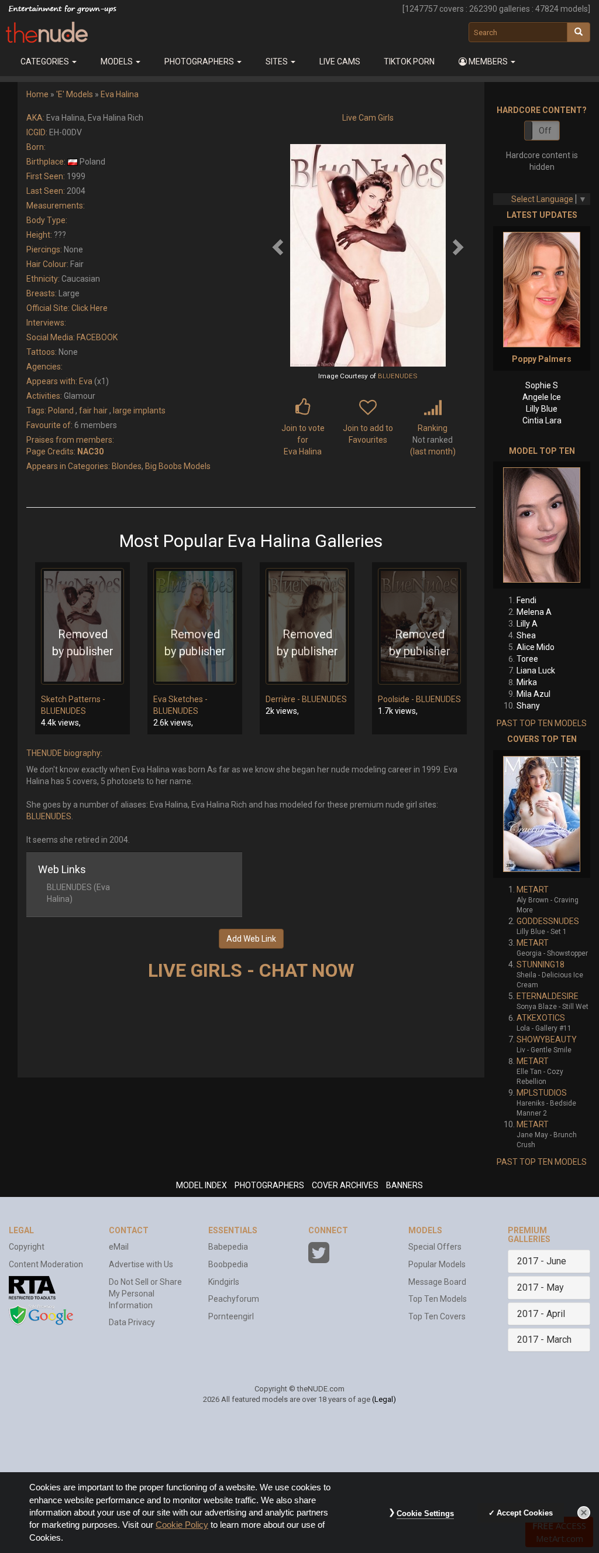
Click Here (89, 308)
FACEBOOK (97, 337)
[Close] (583, 1512)
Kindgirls (223, 1282)
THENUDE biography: (64, 753)
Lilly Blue (541, 408)
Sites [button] (278, 61)
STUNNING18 (540, 964)
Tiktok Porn (409, 61)
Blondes (127, 466)
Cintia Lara (542, 420)
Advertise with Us (141, 1264)
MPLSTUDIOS (542, 1092)
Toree (527, 658)
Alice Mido (536, 647)
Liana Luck (536, 670)
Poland (61, 410)
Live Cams (339, 61)
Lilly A (527, 623)
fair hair (93, 410)
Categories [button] (45, 61)
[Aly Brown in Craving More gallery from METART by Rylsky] (541, 814)
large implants (139, 410)
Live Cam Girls (368, 117)
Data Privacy (132, 1322)
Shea (526, 635)
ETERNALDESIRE (548, 996)
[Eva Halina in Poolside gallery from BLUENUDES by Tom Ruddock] (419, 626)
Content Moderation (46, 1264)
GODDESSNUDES (548, 921)
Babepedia (228, 1246)
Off (545, 130)
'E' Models (74, 94)
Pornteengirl (231, 1316)
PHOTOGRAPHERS (269, 1185)
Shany (528, 705)
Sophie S (541, 385)
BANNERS (404, 1185)
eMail (119, 1246)
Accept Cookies (525, 1512)
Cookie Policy (182, 1525)
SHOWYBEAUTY (547, 1039)
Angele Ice (541, 397)
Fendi (526, 600)
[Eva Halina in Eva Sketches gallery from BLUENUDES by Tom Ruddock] (194, 626)
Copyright (26, 1246)
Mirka (527, 682)
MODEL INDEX (201, 1185)
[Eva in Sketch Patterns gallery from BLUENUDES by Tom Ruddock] (82, 626)
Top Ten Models (437, 1299)
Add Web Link (251, 938)
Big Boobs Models (178, 466)
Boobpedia (228, 1264)
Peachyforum (233, 1299)
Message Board (437, 1282)
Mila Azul (533, 694)
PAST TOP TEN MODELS (542, 723)
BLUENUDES (397, 376)
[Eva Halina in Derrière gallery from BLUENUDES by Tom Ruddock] (307, 626)
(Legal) (384, 1399)
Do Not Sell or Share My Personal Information (145, 1293)
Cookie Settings (425, 1513)
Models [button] (118, 61)
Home (37, 94)
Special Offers (435, 1246)
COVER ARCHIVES (345, 1185)
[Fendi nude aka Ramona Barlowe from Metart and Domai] (541, 525)
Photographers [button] (200, 61)
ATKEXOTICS (541, 1017)
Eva (85, 381)
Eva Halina (120, 94)
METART (533, 889)
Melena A (534, 612)
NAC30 (90, 451)
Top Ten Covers (437, 1316)
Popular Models (437, 1264)
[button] (487, 61)
